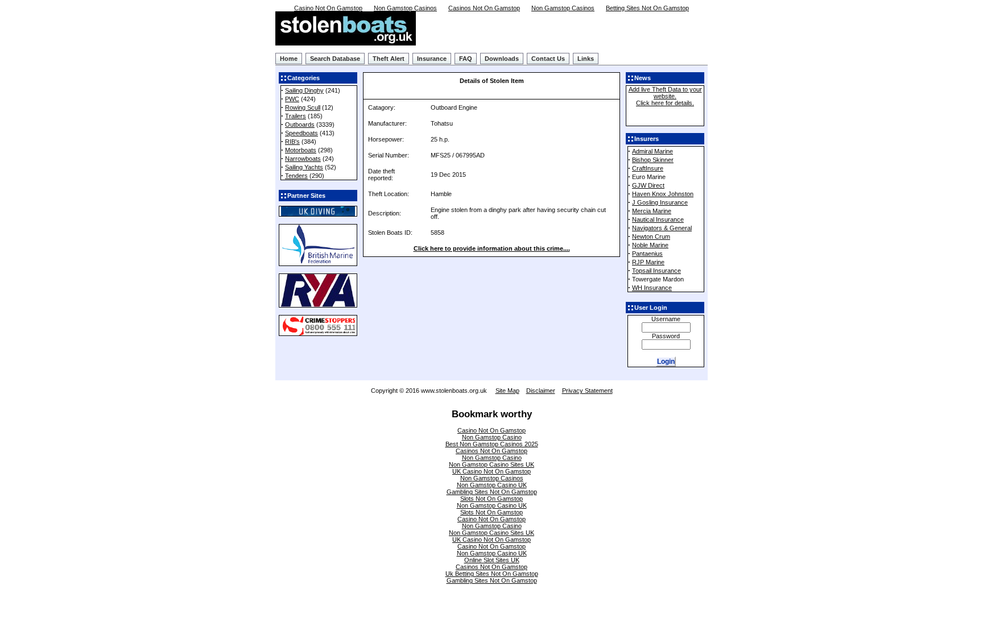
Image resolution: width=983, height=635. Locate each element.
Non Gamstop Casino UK (492, 485)
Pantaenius (647, 253)
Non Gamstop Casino (492, 437)
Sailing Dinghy (304, 90)
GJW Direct (648, 185)
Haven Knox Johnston (662, 193)
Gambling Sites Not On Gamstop (492, 491)
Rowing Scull (302, 107)
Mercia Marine (651, 210)
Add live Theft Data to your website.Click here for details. (665, 96)
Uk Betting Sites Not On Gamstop (491, 573)
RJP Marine (648, 262)
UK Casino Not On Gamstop (491, 471)
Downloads (502, 58)
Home (289, 58)
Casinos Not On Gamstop (484, 8)
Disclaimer (540, 390)
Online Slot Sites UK (491, 560)
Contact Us (548, 58)
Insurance (432, 58)
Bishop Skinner (653, 159)
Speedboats (301, 133)
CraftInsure (647, 168)
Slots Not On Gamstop (491, 498)
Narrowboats (303, 158)
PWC (292, 99)
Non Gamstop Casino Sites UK (491, 464)
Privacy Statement (587, 390)
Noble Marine (650, 245)
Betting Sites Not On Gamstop (647, 8)
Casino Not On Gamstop (328, 8)
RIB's (292, 141)
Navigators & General (662, 228)
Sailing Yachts (304, 167)
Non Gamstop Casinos (405, 8)
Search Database (335, 58)
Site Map (507, 390)
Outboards (300, 124)
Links (585, 58)
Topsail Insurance (656, 270)
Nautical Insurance (658, 219)
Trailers (295, 116)
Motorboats (300, 150)
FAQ (465, 58)
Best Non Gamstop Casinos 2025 (491, 444)
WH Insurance (652, 287)
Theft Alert (388, 58)
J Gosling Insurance (660, 202)
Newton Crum (651, 236)
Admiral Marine (652, 151)
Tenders (296, 175)
